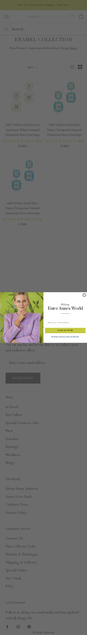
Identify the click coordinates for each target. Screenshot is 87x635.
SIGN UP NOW (65, 330)
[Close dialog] (84, 295)
